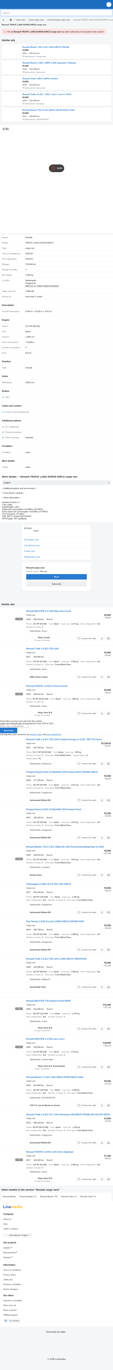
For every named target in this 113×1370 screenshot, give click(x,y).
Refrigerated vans (32, 557)
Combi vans (29, 551)
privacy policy (36, 734)
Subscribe (8, 730)
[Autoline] (11, 20)
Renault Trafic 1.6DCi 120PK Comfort (40, 78)
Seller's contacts (10, 1229)
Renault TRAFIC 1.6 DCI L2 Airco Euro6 (46, 686)
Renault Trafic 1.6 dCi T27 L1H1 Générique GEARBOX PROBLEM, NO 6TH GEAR (68, 1114)
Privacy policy (9, 1275)
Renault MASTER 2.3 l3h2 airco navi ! (45, 1039)
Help (5, 1224)
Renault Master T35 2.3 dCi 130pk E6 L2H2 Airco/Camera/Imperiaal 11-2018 (65, 847)
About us (7, 1219)
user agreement (54, 734)
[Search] (109, 13)
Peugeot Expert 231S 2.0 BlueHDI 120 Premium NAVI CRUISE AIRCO (62, 772)
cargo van (29, 248)
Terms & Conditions (12, 1270)
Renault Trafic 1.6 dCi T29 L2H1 (42, 648)
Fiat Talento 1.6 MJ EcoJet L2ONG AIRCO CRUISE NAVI (55, 921)
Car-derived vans (32, 545)
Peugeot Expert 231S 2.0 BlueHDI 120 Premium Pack (53, 809)
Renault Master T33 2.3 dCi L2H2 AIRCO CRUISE (45, 47)
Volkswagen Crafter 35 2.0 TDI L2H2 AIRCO (48, 884)
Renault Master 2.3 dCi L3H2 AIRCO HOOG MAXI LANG (54, 1077)
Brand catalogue (10, 1289)
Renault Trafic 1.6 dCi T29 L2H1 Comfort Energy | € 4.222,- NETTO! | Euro (64, 739)
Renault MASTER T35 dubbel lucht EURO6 (48, 1001)
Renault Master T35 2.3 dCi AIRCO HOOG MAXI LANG (48, 110)
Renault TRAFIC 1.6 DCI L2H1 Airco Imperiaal (49, 1152)
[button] (109, 4)
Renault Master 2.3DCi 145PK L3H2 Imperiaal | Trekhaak (49, 63)
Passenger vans (31, 539)
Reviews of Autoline (12, 1284)
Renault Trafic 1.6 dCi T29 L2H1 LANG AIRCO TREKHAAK (56, 959)
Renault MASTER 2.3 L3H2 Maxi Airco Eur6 (48, 611)
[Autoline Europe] (18, 4)
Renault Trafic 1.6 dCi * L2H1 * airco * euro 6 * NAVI (46, 94)
